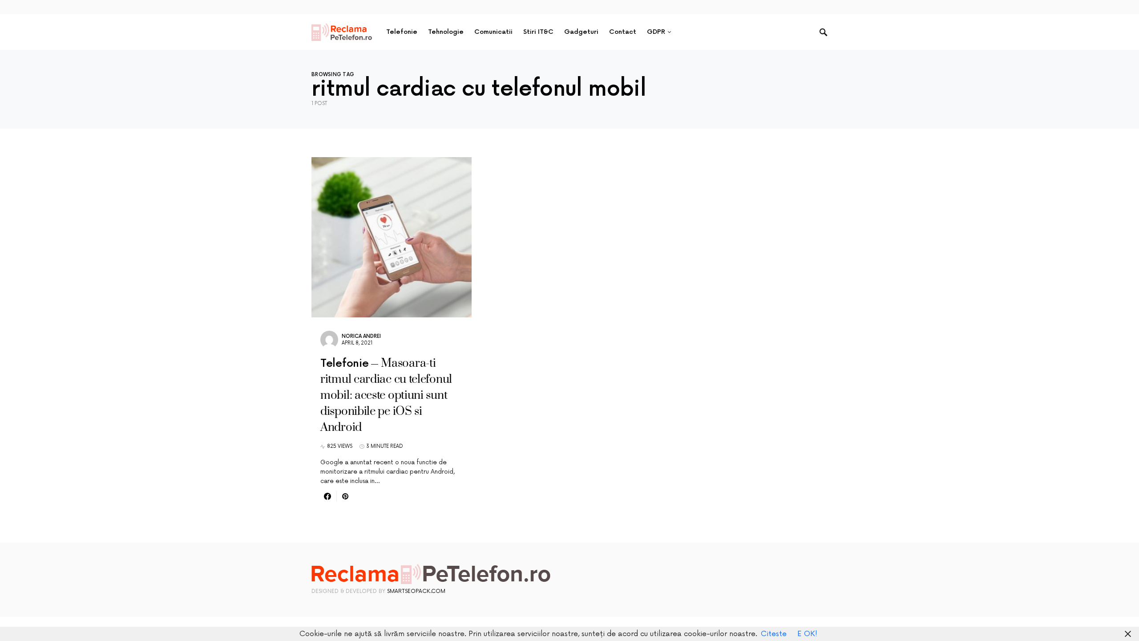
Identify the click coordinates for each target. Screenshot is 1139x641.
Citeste (774, 633)
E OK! (807, 633)
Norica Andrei (361, 336)
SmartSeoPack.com (416, 591)
